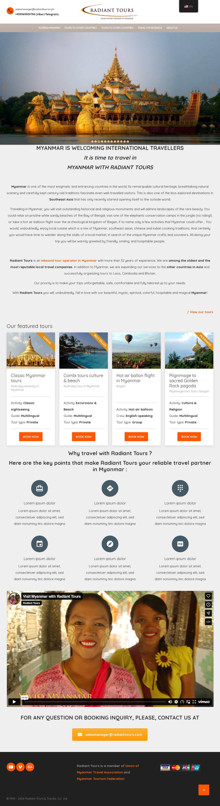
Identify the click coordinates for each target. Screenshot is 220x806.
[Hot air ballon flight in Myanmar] (136, 350)
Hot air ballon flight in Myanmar (135, 378)
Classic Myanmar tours (28, 378)
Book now (31, 436)
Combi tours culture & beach (83, 378)
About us (171, 27)
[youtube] (11, 767)
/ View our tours (200, 312)
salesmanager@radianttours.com (113, 734)
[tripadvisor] (30, 767)
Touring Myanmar (49, 27)
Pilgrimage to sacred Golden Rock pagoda (183, 380)
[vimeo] (20, 767)
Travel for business (150, 27)
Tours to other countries (80, 27)
